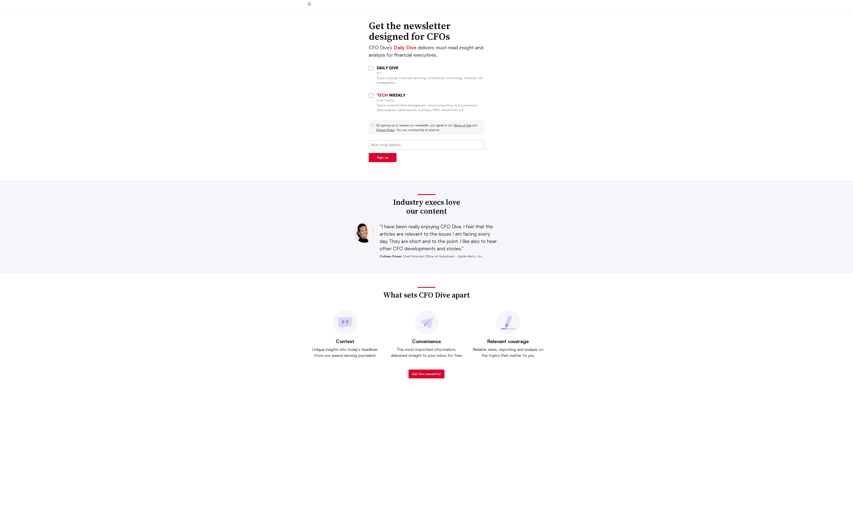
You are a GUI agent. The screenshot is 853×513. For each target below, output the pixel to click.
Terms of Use (462, 125)
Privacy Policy (385, 130)
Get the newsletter (426, 374)
